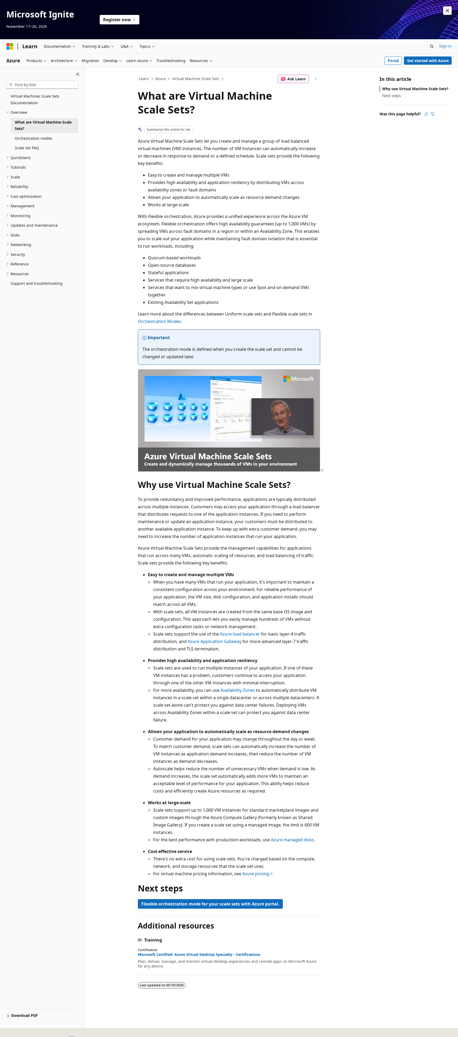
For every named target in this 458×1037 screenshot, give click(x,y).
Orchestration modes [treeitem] (33, 138)
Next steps (391, 95)
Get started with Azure (428, 60)
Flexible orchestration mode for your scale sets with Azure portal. (210, 904)
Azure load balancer (240, 634)
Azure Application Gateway (214, 641)
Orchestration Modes (159, 321)
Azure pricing (255, 874)
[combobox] (42, 85)
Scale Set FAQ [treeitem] (27, 147)
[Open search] (431, 46)
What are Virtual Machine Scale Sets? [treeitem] (43, 125)
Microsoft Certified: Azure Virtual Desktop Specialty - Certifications (199, 954)
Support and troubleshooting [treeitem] (37, 283)
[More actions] (315, 79)
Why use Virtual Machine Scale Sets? (415, 88)
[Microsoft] (9, 46)
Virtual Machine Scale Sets (195, 78)
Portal (393, 60)
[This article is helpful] (426, 114)
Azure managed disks (292, 840)
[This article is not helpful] (432, 114)
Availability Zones (238, 690)
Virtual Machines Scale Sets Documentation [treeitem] (35, 99)
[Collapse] (77, 74)
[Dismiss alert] (447, 10)
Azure (160, 78)
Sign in (445, 46)
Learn (144, 78)
